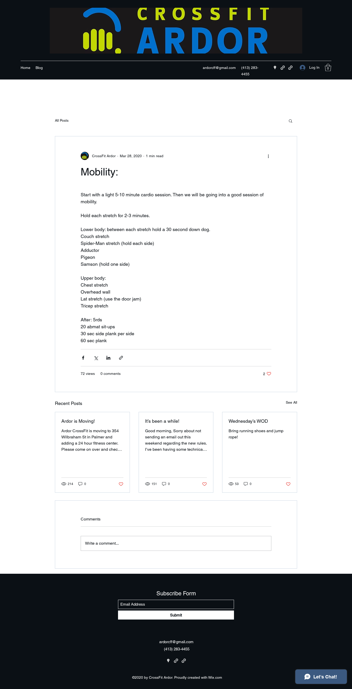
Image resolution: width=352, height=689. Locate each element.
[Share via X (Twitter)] (95, 357)
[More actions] (268, 156)
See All (291, 402)
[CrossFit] (282, 67)
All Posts (62, 120)
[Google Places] (275, 67)
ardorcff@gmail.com (219, 68)
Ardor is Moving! (78, 421)
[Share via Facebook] (83, 357)
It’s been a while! (162, 421)
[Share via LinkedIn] (108, 357)
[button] (328, 67)
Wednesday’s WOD (248, 421)
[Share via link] (121, 357)
